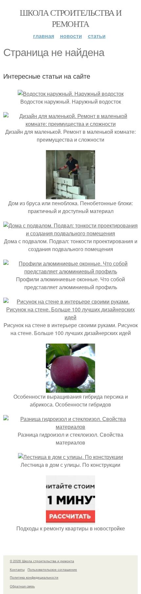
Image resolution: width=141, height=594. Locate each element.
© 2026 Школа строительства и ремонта (42, 561)
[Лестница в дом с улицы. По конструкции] (70, 457)
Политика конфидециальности (34, 577)
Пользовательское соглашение (52, 569)
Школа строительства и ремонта (70, 18)
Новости (71, 36)
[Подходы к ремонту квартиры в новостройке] (70, 520)
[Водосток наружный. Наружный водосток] (71, 93)
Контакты (17, 569)
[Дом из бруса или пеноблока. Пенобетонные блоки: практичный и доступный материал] (70, 195)
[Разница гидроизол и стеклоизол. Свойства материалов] (70, 426)
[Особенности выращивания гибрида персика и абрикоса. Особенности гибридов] (70, 388)
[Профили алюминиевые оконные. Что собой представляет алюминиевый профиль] (70, 271)
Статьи (97, 36)
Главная (43, 36)
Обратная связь (22, 586)
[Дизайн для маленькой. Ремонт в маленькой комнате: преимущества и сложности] (70, 124)
